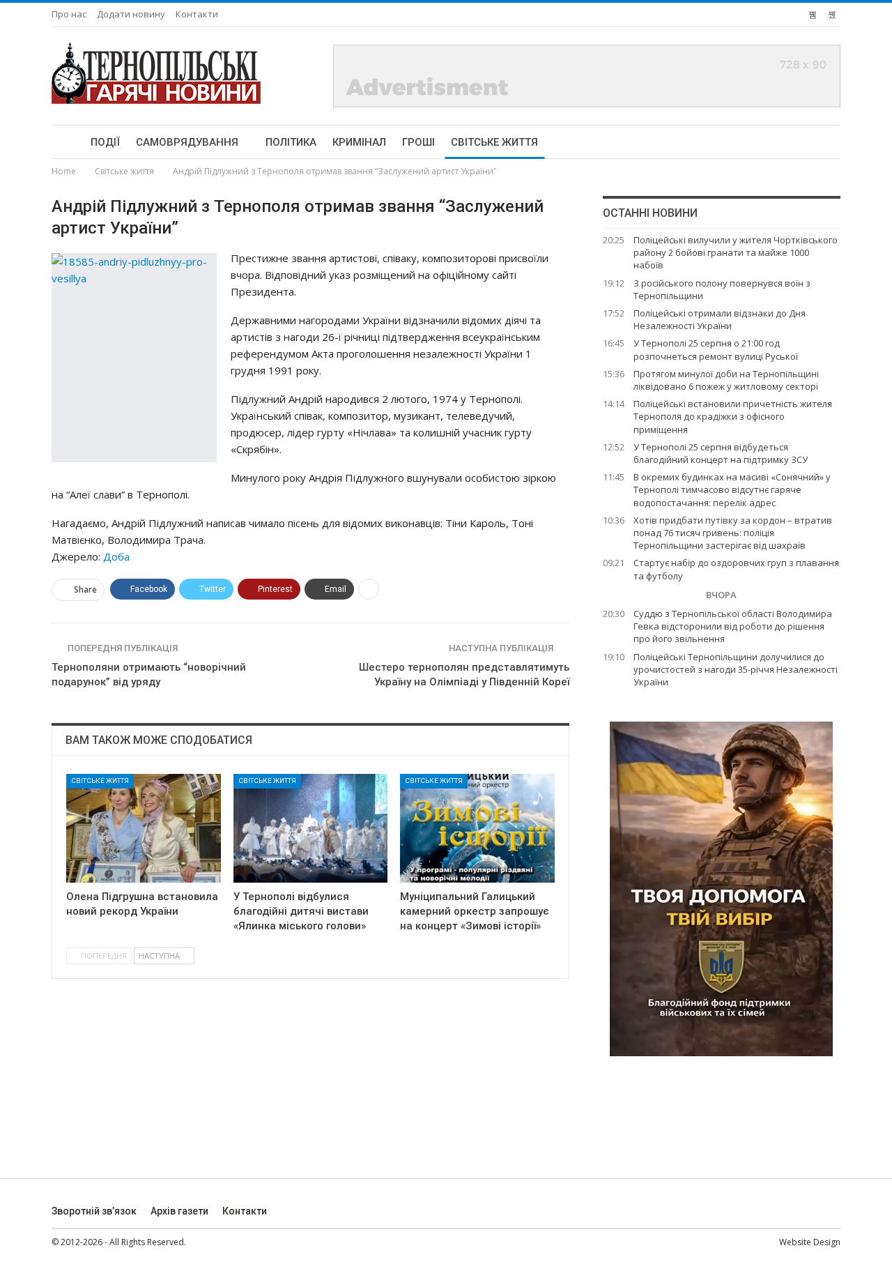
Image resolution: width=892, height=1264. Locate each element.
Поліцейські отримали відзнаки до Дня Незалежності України (719, 319)
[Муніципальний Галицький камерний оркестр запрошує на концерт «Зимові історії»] (477, 828)
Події (105, 142)
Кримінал (359, 142)
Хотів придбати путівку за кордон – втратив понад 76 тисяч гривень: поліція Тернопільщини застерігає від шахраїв (732, 532)
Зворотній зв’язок (94, 1211)
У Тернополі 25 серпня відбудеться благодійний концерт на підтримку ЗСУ (720, 453)
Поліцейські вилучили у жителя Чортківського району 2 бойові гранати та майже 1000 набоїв (735, 252)
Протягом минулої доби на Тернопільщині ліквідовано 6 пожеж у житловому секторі (726, 380)
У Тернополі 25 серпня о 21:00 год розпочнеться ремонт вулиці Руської (715, 349)
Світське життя (494, 142)
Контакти (197, 14)
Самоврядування (187, 142)
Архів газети (179, 1211)
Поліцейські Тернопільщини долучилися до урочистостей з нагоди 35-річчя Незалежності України (735, 669)
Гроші (418, 142)
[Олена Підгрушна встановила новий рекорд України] (143, 828)
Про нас (69, 14)
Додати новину (131, 14)
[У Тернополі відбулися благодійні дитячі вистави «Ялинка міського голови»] (310, 828)
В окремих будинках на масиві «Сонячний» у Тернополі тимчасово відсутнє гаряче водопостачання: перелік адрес (732, 489)
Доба (116, 556)
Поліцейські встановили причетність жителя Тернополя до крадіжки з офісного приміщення (732, 416)
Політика (291, 142)
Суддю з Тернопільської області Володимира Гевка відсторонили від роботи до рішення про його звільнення (732, 626)
